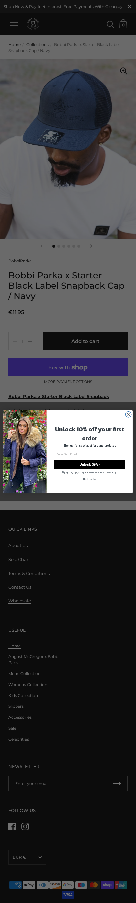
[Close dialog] (128, 414)
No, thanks (89, 478)
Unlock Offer (89, 464)
